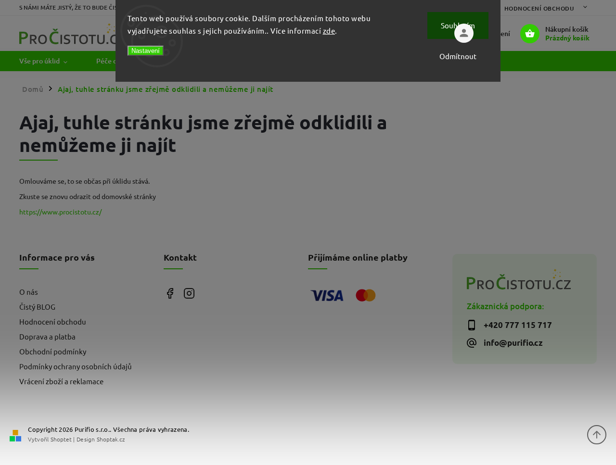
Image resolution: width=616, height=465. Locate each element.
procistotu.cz (189, 293)
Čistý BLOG (37, 306)
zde (329, 30)
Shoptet (61, 439)
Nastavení (145, 50)
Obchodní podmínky (52, 351)
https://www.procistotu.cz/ (60, 211)
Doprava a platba (47, 336)
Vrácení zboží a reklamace (61, 381)
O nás (28, 291)
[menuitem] (50, 61)
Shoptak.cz (111, 439)
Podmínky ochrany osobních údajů (75, 366)
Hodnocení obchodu (539, 8)
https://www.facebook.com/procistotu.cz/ (170, 293)
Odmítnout (457, 56)
